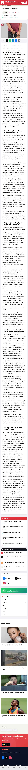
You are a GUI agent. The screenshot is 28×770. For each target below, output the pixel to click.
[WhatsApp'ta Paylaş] (10, 40)
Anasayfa (4, 5)
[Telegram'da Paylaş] (13, 40)
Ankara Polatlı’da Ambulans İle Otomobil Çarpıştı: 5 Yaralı (13, 527)
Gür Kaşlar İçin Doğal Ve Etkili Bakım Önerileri (12, 521)
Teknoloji (4, 608)
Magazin (4, 611)
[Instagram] (10, 757)
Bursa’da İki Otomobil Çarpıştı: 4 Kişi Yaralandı (12, 543)
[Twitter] (6, 757)
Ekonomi (4, 602)
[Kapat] (26, 1)
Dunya (4, 614)
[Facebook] (3, 757)
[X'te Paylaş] (7, 40)
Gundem (4, 599)
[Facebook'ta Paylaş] (16, 40)
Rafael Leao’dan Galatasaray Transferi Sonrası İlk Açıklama (13, 538)
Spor (3, 605)
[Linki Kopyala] (19, 40)
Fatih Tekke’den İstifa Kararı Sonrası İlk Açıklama (12, 532)
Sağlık (9, 5)
